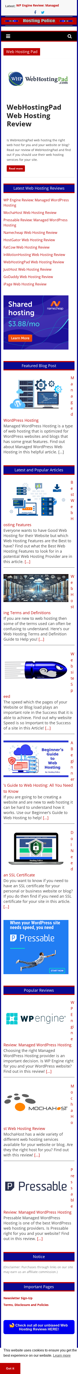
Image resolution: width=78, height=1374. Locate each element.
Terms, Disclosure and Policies (26, 1305)
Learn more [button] (62, 1355)
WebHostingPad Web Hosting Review (34, 115)
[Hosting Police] (39, 27)
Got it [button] (10, 1368)
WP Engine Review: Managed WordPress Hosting (37, 8)
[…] (27, 561)
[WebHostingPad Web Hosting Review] (39, 61)
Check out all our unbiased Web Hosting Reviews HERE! (41, 1327)
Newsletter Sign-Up (17, 1298)
